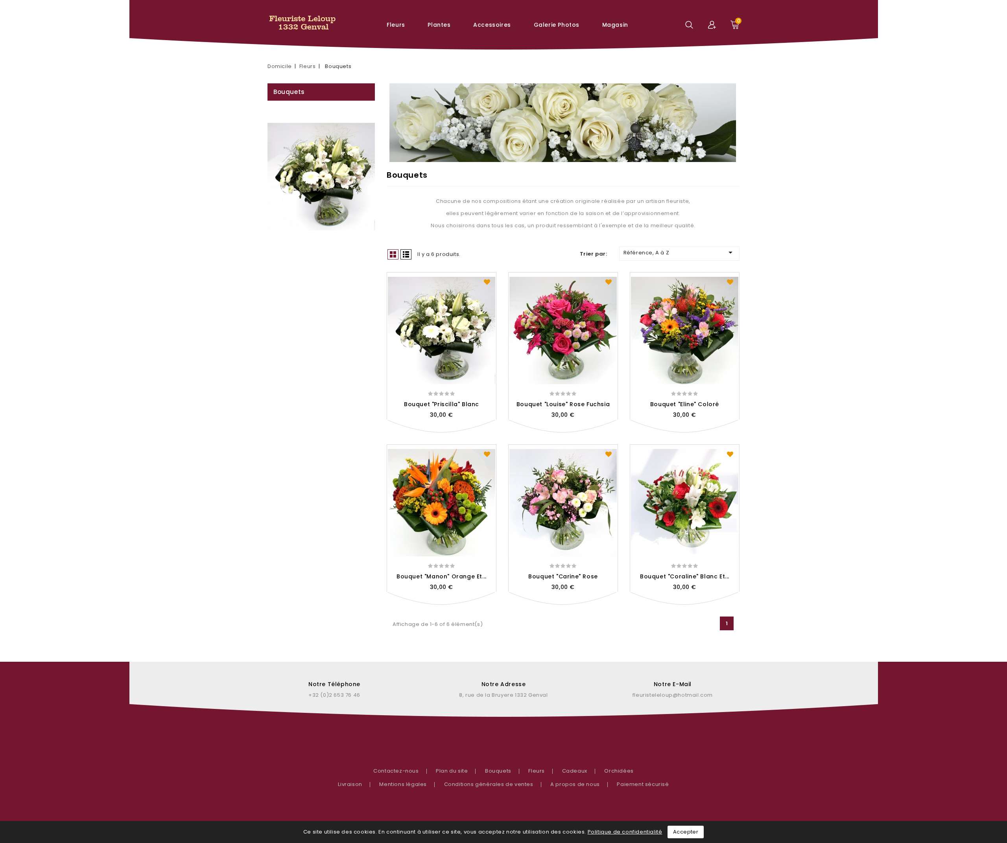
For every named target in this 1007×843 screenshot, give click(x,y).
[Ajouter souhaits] (487, 281)
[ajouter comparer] (424, 431)
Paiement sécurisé (643, 784)
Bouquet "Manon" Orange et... (442, 576)
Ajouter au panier (459, 431)
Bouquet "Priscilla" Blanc (441, 404)
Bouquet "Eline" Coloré (684, 404)
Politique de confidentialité (625, 832)
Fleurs (396, 25)
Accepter (685, 832)
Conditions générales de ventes (488, 784)
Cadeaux (574, 771)
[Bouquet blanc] (321, 176)
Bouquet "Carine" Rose (563, 576)
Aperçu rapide (441, 431)
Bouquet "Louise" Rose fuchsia (563, 404)
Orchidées (618, 771)
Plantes (439, 25)
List (406, 254)
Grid (393, 254)
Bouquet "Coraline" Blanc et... (684, 576)
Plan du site (452, 771)
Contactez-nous (396, 771)
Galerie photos (556, 25)
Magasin (615, 25)
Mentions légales (403, 784)
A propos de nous (575, 784)
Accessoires (492, 25)
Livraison (350, 784)
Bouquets (289, 92)
